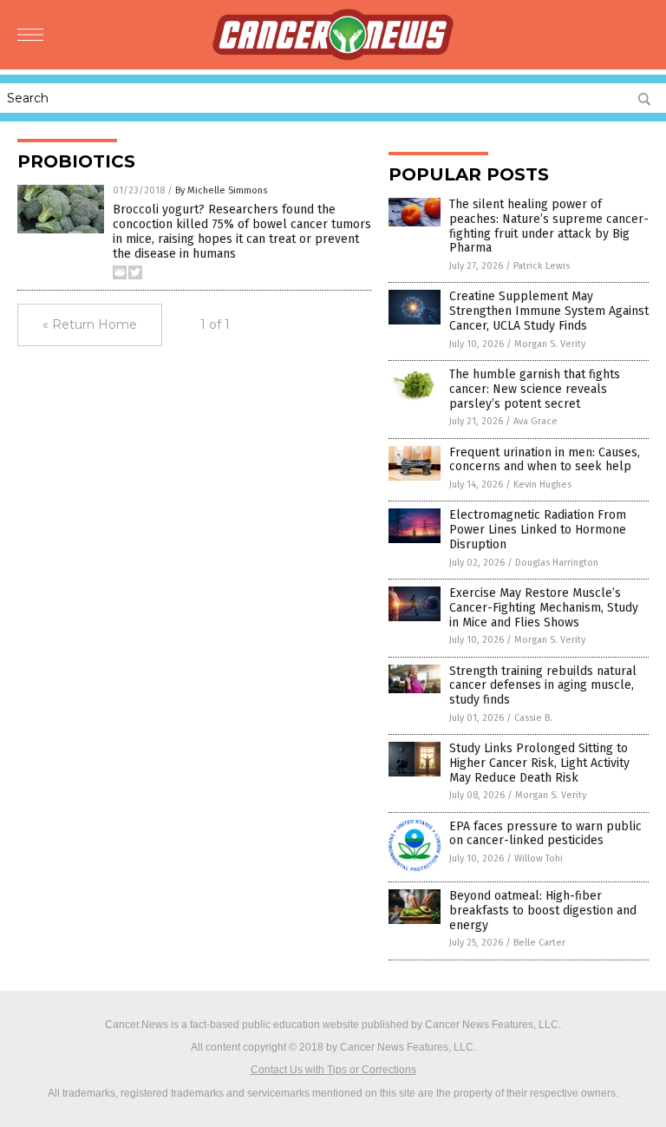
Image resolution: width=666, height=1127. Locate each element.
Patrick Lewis (541, 266)
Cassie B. (533, 718)
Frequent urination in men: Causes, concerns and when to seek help (544, 460)
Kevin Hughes (542, 484)
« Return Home (89, 324)
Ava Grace (535, 421)
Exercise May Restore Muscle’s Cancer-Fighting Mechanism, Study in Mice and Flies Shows (543, 608)
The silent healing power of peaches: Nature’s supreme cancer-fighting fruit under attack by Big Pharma (549, 226)
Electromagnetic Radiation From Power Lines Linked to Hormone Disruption (537, 530)
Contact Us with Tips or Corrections (333, 1070)
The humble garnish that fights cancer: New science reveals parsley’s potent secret (534, 389)
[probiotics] (333, 57)
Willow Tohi (538, 858)
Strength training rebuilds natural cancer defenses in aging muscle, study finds (543, 686)
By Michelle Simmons (221, 190)
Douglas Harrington (556, 562)
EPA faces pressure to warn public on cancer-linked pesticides (545, 834)
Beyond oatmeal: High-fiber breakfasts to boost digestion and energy (543, 910)
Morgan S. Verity (549, 344)
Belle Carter (539, 942)
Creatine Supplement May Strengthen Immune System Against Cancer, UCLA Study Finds (549, 311)
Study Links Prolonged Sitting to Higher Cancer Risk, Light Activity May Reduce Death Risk (539, 763)
